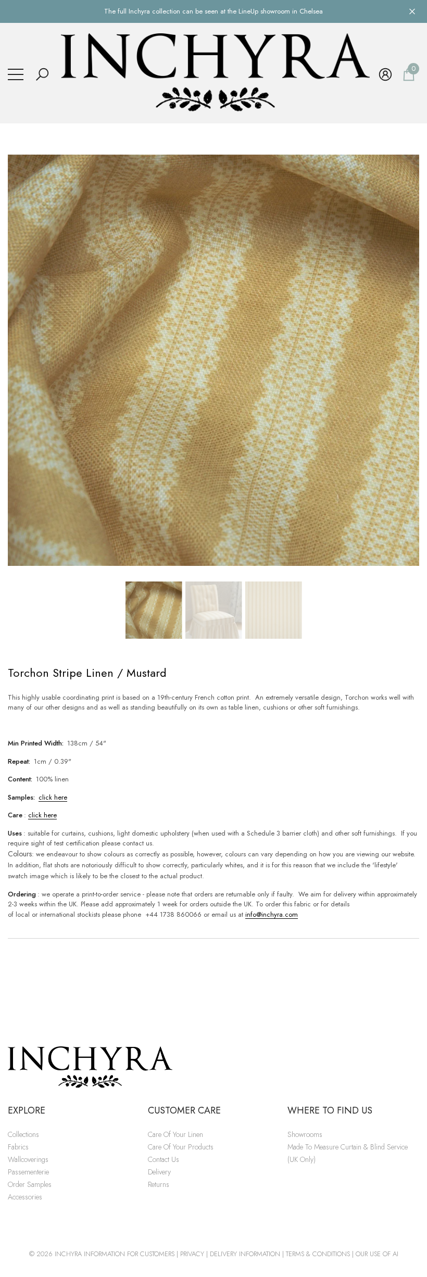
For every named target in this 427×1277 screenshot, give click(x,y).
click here (53, 797)
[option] (213, 360)
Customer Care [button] (184, 1110)
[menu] (15, 74)
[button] (42, 74)
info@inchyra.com (271, 914)
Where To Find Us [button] (329, 1110)
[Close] (412, 11)
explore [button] (26, 1110)
